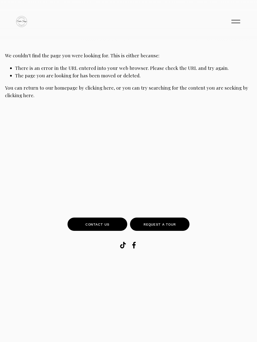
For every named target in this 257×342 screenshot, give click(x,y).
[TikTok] (122, 245)
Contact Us (97, 224)
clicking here (99, 88)
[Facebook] (134, 245)
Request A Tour (160, 224)
